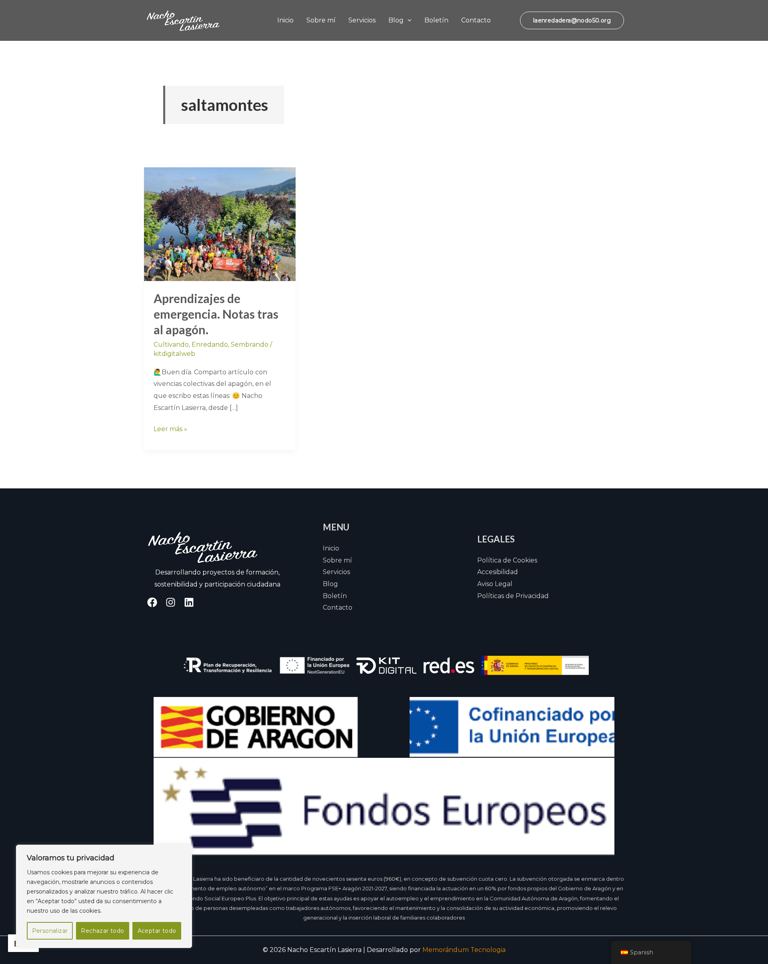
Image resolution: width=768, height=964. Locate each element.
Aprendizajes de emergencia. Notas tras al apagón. (216, 314)
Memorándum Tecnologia (464, 950)
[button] (408, 20)
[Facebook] (152, 602)
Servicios (362, 20)
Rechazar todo (102, 930)
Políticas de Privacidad (513, 596)
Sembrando (249, 344)
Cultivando (171, 344)
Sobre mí (321, 20)
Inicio (285, 20)
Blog (396, 20)
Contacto (476, 20)
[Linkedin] (189, 602)
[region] (104, 896)
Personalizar (50, 930)
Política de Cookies (507, 560)
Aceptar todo (157, 930)
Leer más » (170, 428)
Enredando (210, 344)
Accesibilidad (497, 572)
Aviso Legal (494, 584)
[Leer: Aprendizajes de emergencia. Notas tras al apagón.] (220, 223)
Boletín (436, 20)
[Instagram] (170, 602)
